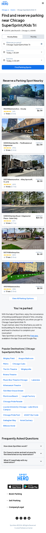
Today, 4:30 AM (12, 61)
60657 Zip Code (31, 415)
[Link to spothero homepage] (23, 477)
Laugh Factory (28, 396)
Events (13, 10)
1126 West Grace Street (13, 391)
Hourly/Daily (12, 37)
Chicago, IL (5, 10)
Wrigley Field (9, 358)
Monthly (34, 37)
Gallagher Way (9, 420)
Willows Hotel (9, 426)
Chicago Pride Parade (12, 401)
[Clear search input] (41, 44)
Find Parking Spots (23, 67)
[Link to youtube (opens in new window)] (29, 519)
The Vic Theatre (10, 369)
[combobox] (23, 44)
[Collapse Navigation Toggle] (43, 3)
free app (34, 335)
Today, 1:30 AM (12, 53)
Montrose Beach (10, 396)
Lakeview (36, 380)
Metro (5, 364)
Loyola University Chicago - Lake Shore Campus (20, 408)
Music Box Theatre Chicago (15, 380)
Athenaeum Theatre (12, 385)
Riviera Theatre (9, 374)
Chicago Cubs (19, 364)
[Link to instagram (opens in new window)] (21, 519)
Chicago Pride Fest (11, 415)
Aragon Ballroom (26, 358)
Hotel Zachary (26, 420)
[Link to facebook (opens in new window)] (17, 519)
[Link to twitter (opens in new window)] (25, 519)
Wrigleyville (26, 369)
